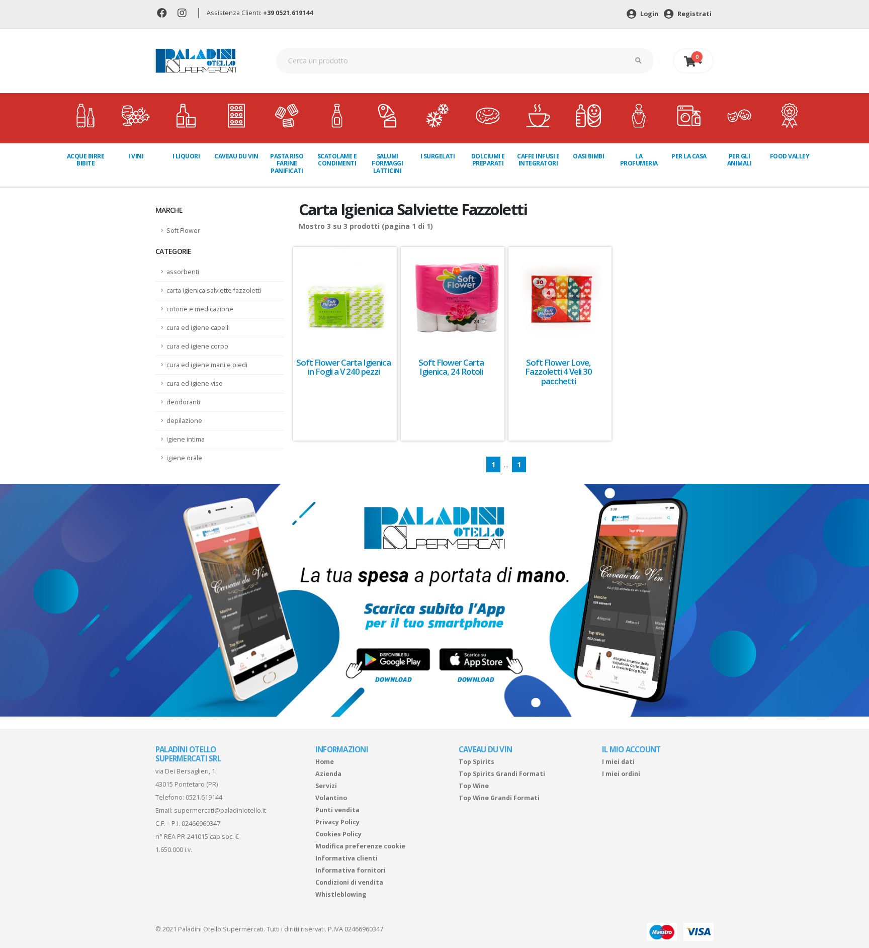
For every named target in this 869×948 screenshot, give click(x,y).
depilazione (184, 420)
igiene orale (184, 458)
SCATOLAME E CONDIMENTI (337, 159)
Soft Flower (183, 230)
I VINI (135, 156)
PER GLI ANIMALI (739, 159)
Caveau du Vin (236, 156)
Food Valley (790, 156)
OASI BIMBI (588, 156)
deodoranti (183, 402)
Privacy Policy (337, 822)
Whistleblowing (341, 894)
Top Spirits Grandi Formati (502, 773)
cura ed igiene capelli (198, 327)
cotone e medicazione (199, 309)
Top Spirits (476, 761)
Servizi (326, 786)
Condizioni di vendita (349, 882)
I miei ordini (621, 773)
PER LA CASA (689, 156)
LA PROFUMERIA (639, 159)
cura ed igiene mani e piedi (206, 365)
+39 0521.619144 (288, 13)
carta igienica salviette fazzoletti (213, 290)
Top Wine (474, 786)
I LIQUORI (186, 156)
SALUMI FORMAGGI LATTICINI (387, 163)
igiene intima (185, 439)
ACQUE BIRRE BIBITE (86, 159)
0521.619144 (204, 797)
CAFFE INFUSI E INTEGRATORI (538, 159)
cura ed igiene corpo (197, 346)
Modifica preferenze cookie (360, 846)
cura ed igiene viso (194, 383)
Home (324, 761)
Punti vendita (337, 810)
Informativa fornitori (350, 870)
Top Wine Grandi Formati (499, 798)
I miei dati (618, 761)
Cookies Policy (338, 834)
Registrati (694, 14)
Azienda (328, 773)
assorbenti (182, 272)
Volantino (331, 798)
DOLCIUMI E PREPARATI (488, 159)
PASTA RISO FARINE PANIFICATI (286, 163)
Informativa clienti (346, 858)
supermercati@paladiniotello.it (220, 810)
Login (648, 14)
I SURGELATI (437, 156)
